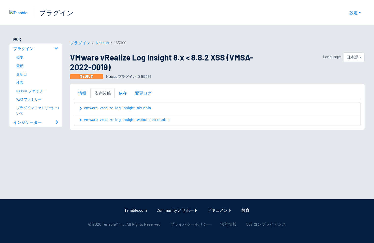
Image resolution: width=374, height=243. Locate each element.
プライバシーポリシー (190, 224)
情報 (82, 92)
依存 (123, 92)
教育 (245, 210)
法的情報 (228, 224)
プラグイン (56, 13)
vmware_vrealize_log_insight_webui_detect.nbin (127, 119)
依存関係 (102, 92)
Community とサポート (177, 210)
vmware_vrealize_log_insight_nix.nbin (117, 107)
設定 (354, 12)
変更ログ (143, 92)
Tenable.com (135, 210)
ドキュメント (219, 210)
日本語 (352, 57)
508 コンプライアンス (266, 224)
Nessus (102, 42)
